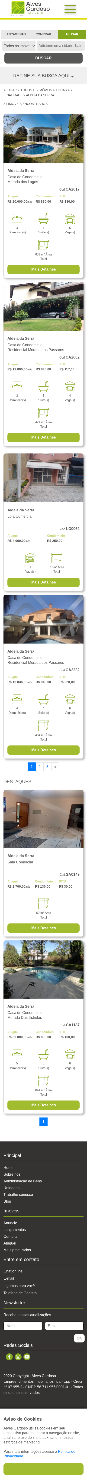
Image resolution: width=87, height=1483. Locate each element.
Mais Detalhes (43, 269)
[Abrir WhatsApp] (75, 1471)
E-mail (8, 1278)
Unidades (11, 1188)
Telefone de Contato (20, 1293)
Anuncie (10, 1223)
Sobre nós (11, 1174)
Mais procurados (17, 1250)
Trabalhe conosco (18, 1195)
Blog (7, 1201)
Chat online (13, 1271)
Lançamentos (14, 1230)
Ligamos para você (19, 1286)
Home (8, 1168)
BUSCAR (43, 58)
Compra (10, 1236)
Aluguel (9, 1243)
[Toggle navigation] (70, 9)
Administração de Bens (22, 1181)
